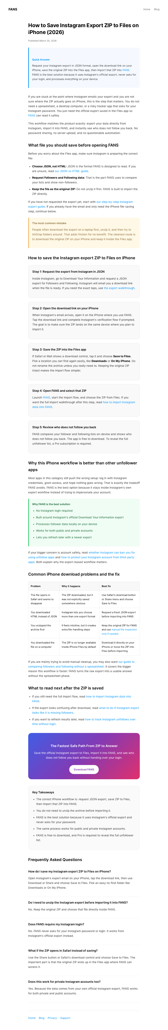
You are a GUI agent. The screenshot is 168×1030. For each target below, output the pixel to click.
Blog (156, 9)
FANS (13, 9)
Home (146, 9)
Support (65, 1018)
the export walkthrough (119, 288)
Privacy (52, 1018)
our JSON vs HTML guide (71, 171)
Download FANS (84, 769)
